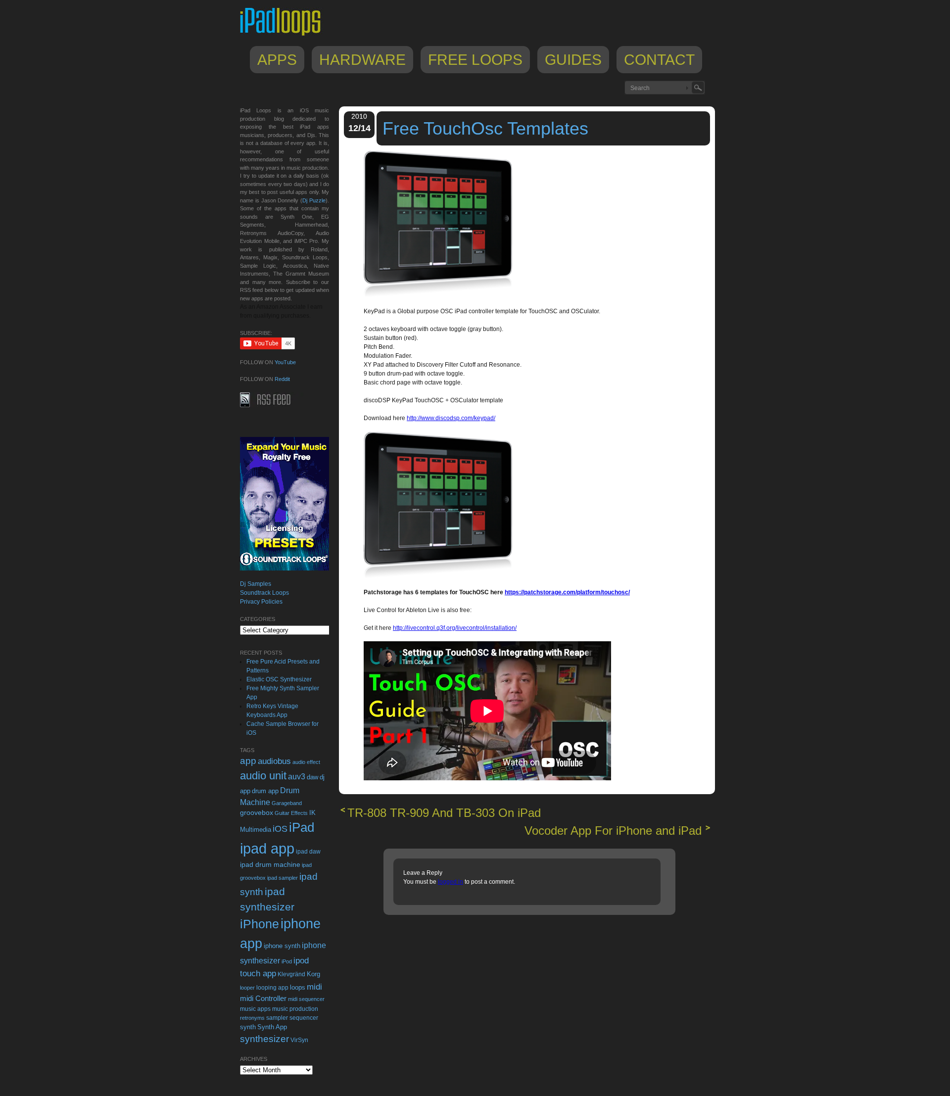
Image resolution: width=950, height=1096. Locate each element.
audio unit (263, 776)
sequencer (303, 1017)
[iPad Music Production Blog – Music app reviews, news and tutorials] (285, 35)
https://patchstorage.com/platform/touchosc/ (567, 592)
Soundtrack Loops (264, 592)
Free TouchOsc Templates (485, 128)
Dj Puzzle (314, 200)
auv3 (296, 776)
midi (314, 987)
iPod (287, 961)
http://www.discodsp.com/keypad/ (451, 418)
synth (248, 1027)
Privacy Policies (261, 601)
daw (312, 777)
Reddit (282, 379)
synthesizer (264, 1039)
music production (295, 1008)
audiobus (274, 761)
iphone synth (282, 946)
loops (297, 987)
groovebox (256, 812)
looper (247, 988)
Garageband (287, 803)
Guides (573, 59)
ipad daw (308, 851)
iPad (301, 827)
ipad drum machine (270, 864)
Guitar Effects (291, 813)
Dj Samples (255, 583)
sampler (277, 1017)
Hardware (362, 59)
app (248, 761)
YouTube (285, 362)
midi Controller (263, 998)
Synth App (272, 1027)
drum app (265, 791)
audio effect (306, 762)
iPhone (259, 924)
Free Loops (475, 59)
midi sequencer (306, 999)
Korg (313, 974)
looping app (272, 987)
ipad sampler (282, 878)
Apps (277, 59)
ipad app (267, 848)
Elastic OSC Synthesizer (279, 679)
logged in (450, 881)
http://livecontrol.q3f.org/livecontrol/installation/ (455, 627)
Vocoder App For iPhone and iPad (613, 830)
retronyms (252, 1018)
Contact (659, 59)
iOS (280, 829)
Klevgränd (291, 974)
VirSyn (299, 1040)
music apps (255, 1008)
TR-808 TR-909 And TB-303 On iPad (444, 812)
